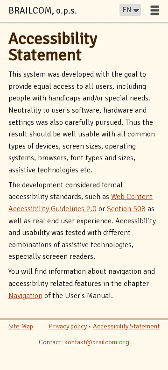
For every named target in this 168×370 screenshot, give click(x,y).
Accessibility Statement (52, 46)
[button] (155, 10)
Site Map (20, 326)
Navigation (25, 295)
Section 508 (126, 208)
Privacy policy (68, 326)
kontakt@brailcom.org (96, 342)
